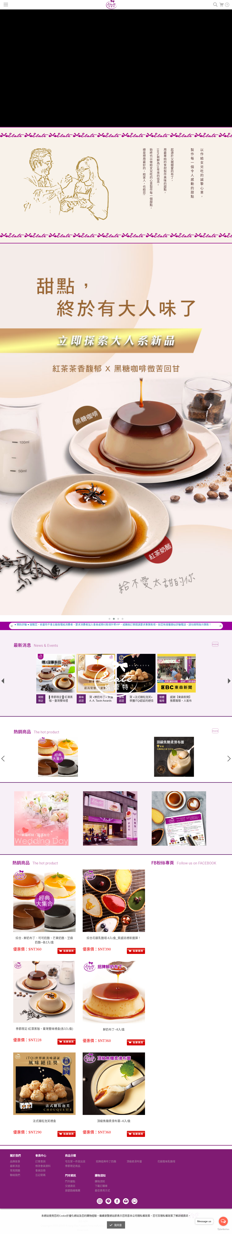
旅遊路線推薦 (72, 1190)
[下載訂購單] (179, 818)
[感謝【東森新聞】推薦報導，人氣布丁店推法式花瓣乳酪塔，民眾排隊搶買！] (176, 673)
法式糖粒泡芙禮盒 (44, 1121)
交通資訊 (70, 1185)
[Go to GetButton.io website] (223, 1229)
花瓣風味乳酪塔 (166, 1161)
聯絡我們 (15, 1175)
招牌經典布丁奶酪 (106, 1161)
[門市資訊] (110, 818)
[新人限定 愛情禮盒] (41, 818)
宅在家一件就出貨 (75, 1161)
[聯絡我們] (126, 1201)
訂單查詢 (40, 1161)
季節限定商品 (72, 1165)
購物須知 (100, 1181)
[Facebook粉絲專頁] (117, 1201)
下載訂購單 (101, 1185)
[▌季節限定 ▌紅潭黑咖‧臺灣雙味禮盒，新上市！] (55, 673)
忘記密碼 (40, 1175)
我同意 (118, 1225)
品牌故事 (15, 1161)
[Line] (108, 1201)
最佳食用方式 (102, 1190)
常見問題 (15, 1170)
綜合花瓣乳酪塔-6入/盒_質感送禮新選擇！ (114, 938)
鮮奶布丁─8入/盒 (114, 1029)
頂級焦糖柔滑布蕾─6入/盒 (113, 1121)
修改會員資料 (43, 1165)
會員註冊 (40, 1170)
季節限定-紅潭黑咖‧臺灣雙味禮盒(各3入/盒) (44, 1028)
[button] (109, 619)
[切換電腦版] (134, 1201)
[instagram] (100, 1201)
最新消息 (15, 1165)
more (215, 644)
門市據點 (70, 1181)
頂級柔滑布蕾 (134, 1161)
